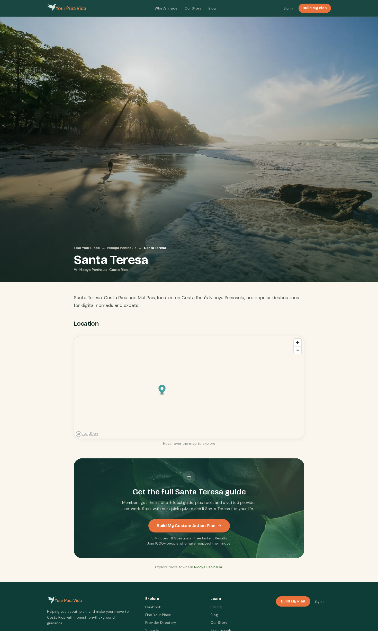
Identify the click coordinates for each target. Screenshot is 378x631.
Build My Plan (315, 8)
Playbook (153, 607)
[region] (189, 387)
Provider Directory (160, 622)
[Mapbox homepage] (87, 434)
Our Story (193, 8)
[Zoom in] (297, 342)
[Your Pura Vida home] (66, 8)
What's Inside (166, 8)
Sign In (289, 8)
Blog (212, 8)
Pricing (216, 607)
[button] (162, 390)
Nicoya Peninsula (122, 248)
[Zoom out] (297, 350)
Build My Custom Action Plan (186, 525)
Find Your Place (87, 248)
